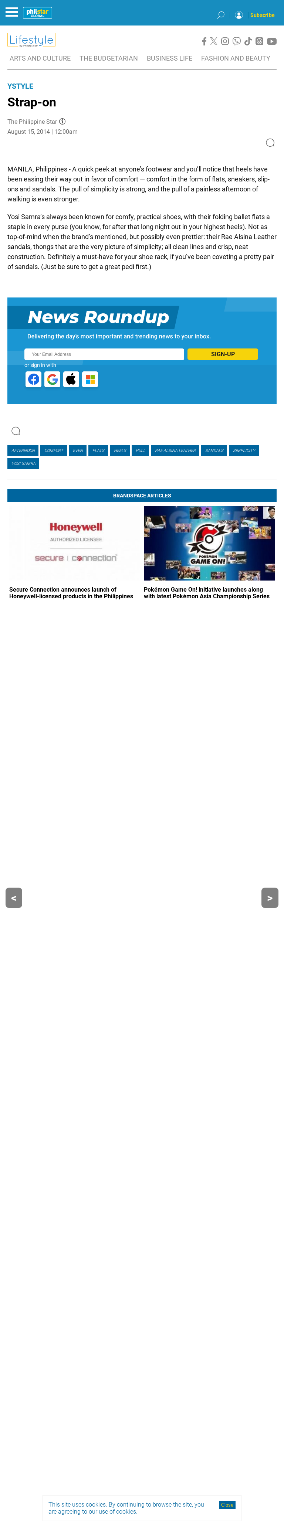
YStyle (20, 86)
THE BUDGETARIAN (109, 58)
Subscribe (262, 15)
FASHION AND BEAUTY (235, 58)
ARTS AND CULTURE (40, 58)
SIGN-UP (223, 354)
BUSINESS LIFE (169, 58)
